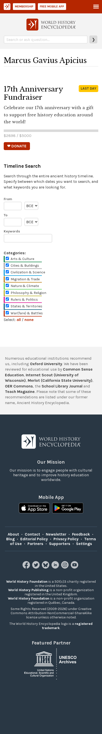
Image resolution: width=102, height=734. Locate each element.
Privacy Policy (65, 539)
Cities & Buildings (25, 265)
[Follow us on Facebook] (27, 567)
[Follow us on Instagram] (65, 567)
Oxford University (46, 363)
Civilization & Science (28, 272)
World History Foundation (27, 581)
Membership (24, 6)
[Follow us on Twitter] (36, 567)
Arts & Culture (22, 259)
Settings (84, 543)
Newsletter (56, 534)
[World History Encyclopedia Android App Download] (67, 508)
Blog (10, 539)
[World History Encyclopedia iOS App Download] (34, 508)
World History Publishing (28, 590)
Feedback (81, 534)
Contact (32, 534)
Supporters (59, 543)
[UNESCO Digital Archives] (51, 663)
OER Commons (19, 386)
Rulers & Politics (24, 299)
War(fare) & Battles (27, 313)
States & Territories (26, 306)
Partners (35, 543)
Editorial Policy (34, 539)
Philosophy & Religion (28, 293)
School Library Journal (62, 386)
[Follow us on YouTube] (75, 567)
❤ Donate (16, 146)
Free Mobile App (52, 6)
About (13, 534)
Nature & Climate (25, 286)
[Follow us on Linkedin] (55, 567)
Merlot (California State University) (60, 380)
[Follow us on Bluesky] (46, 567)
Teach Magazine (20, 391)
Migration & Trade (25, 279)
